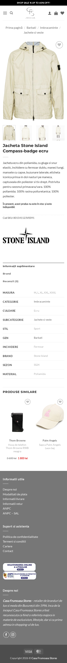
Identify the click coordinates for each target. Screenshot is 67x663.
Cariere (7, 546)
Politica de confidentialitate (20, 536)
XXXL (53, 292)
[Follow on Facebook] (6, 635)
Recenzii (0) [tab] (10, 281)
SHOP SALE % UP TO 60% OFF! (33, 2)
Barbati (31, 27)
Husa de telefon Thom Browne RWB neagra (17, 448)
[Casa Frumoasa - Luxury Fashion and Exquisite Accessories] (30, 13)
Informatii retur (13, 503)
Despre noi (10, 489)
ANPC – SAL (11, 513)
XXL (46, 292)
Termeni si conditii (14, 541)
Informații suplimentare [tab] (19, 266)
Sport (37, 328)
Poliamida (40, 373)
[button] (5, 13)
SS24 (36, 364)
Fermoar (39, 346)
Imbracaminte (49, 27)
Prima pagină (14, 27)
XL (41, 292)
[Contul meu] (50, 13)
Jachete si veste (34, 32)
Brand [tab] (7, 273)
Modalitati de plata (15, 494)
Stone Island (41, 355)
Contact (8, 551)
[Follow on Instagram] (13, 635)
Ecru (36, 310)
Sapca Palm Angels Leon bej (50, 446)
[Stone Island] (26, 235)
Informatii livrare (13, 499)
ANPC (7, 508)
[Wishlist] (62, 13)
